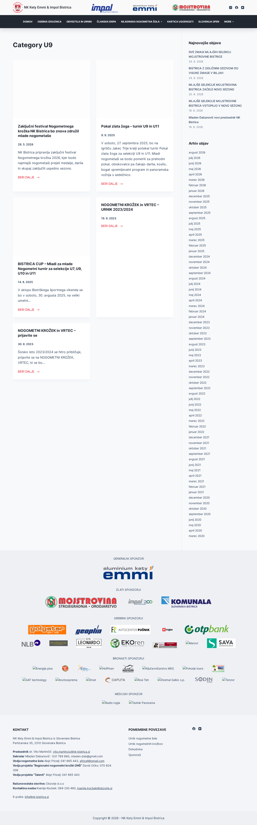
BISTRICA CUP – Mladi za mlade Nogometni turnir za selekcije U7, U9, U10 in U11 (50, 268)
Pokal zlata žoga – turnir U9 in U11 (130, 126)
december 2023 (199, 322)
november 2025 (199, 201)
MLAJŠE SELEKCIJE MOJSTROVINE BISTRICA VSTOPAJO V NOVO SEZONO (215, 103)
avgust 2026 (197, 152)
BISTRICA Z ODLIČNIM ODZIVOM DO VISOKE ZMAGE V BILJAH (213, 70)
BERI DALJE (26, 177)
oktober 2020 (198, 508)
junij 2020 (195, 519)
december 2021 (199, 437)
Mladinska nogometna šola (140, 21)
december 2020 (199, 497)
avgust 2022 (197, 393)
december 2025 (199, 196)
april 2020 (195, 530)
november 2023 (199, 327)
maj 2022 (195, 410)
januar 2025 (196, 251)
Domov (28, 21)
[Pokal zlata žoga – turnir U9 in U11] (134, 89)
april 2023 (195, 360)
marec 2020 (197, 536)
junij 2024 (195, 289)
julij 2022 (194, 399)
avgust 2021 (197, 459)
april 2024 (195, 300)
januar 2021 (196, 492)
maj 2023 (195, 355)
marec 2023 (197, 366)
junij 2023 (195, 349)
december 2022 (199, 371)
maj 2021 (195, 470)
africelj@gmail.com (92, 761)
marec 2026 (197, 179)
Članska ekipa (106, 21)
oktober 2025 (198, 207)
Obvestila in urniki (79, 21)
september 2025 (200, 212)
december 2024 (199, 256)
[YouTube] (242, 7)
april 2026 (195, 174)
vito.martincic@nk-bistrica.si (71, 751)
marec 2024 (197, 306)
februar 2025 (197, 245)
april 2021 (195, 475)
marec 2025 (197, 240)
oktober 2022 (197, 382)
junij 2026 (195, 163)
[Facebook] (236, 7)
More (227, 21)
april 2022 (195, 415)
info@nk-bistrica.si (37, 796)
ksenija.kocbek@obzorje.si (94, 788)
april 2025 (195, 234)
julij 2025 (194, 223)
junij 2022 (195, 404)
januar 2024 (196, 316)
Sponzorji (134, 755)
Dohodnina (135, 749)
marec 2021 (196, 481)
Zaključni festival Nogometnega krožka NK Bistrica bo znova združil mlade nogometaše (48, 131)
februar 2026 (197, 185)
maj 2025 (195, 229)
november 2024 (199, 262)
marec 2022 (196, 420)
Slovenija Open (208, 21)
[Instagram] (230, 7)
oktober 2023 (198, 333)
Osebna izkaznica (49, 21)
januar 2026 (196, 190)
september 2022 (199, 388)
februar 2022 (197, 426)
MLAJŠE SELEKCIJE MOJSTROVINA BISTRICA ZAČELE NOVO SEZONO (213, 87)
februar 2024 (197, 311)
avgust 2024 (197, 278)
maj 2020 (195, 525)
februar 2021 (197, 486)
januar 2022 (196, 431)
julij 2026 (194, 157)
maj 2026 (195, 169)
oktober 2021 (197, 448)
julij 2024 (194, 283)
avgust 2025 (197, 218)
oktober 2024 (198, 267)
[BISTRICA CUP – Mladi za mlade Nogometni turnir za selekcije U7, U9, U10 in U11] (51, 226)
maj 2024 (195, 294)
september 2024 (200, 273)
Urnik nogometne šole (142, 738)
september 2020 (200, 514)
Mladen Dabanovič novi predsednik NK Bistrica (214, 120)
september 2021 (199, 453)
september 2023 (200, 338)
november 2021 (199, 443)
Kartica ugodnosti (180, 21)
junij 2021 (195, 464)
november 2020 (199, 503)
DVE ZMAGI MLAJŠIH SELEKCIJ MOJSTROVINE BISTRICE (210, 54)
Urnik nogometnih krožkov (145, 743)
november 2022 (199, 377)
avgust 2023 (197, 344)
